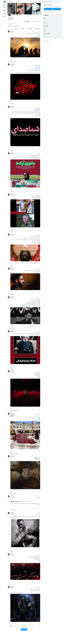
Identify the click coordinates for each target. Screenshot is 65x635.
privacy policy (46, 12)
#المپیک (32, 196)
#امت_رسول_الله (13, 517)
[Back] (8, 1)
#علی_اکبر (38, 459)
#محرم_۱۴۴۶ (38, 376)
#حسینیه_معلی (37, 559)
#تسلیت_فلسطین (37, 110)
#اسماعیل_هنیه (37, 69)
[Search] (39, 1)
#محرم (39, 560)
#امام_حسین (37, 419)
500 (17, 26)
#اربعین (38, 34)
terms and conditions (52, 12)
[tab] (10, 28)
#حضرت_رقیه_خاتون (14, 592)
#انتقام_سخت (37, 66)
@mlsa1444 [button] (12, 32)
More (45, 37)
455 (10, 26)
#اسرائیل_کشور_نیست (36, 198)
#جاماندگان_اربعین (37, 36)
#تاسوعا (38, 418)
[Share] (39, 59)
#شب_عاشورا (37, 374)
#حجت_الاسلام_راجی (36, 271)
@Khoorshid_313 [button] (23, 501)
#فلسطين (22, 516)
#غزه (39, 377)
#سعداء (38, 306)
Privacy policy (46, 40)
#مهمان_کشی (37, 67)
